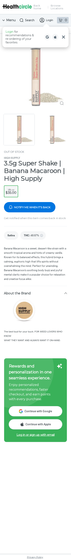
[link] (11, 235)
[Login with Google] (47, 37)
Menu (11, 20)
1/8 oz (11, 191)
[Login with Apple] (55, 37)
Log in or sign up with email (36, 435)
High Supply (12, 157)
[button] (35, 37)
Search (30, 20)
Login (49, 20)
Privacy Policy (35, 557)
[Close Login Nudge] (63, 37)
